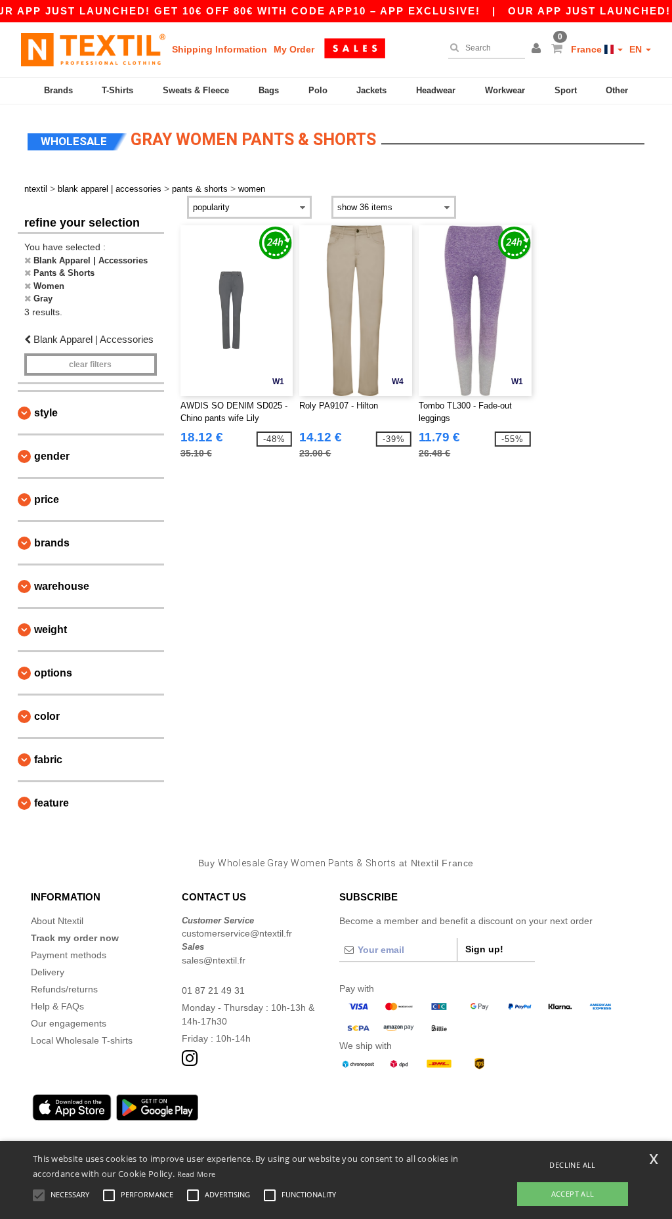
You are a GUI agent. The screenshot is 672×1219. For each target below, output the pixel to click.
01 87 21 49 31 (213, 990)
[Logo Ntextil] (93, 49)
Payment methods (68, 955)
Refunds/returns (64, 989)
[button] (538, 49)
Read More (196, 1174)
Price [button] (46, 499)
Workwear (505, 90)
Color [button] (47, 716)
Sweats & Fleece (196, 90)
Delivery (47, 972)
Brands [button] (52, 542)
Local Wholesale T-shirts (82, 1040)
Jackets (371, 90)
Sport (566, 90)
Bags (269, 90)
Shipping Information (219, 49)
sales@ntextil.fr (213, 960)
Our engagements (68, 1023)
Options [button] (53, 672)
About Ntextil (57, 921)
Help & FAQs (57, 1006)
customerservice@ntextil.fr (237, 933)
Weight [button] (50, 629)
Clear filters (90, 364)
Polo (317, 90)
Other (617, 90)
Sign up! (484, 949)
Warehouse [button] (61, 586)
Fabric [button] (48, 759)
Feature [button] (51, 803)
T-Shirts (117, 90)
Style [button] (46, 412)
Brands (58, 90)
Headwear (435, 90)
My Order (294, 49)
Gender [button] (52, 456)
